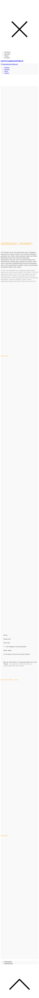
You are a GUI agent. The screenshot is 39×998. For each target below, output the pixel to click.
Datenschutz (8, 963)
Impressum (8, 961)
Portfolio (7, 52)
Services (7, 54)
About (6, 56)
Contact (7, 57)
